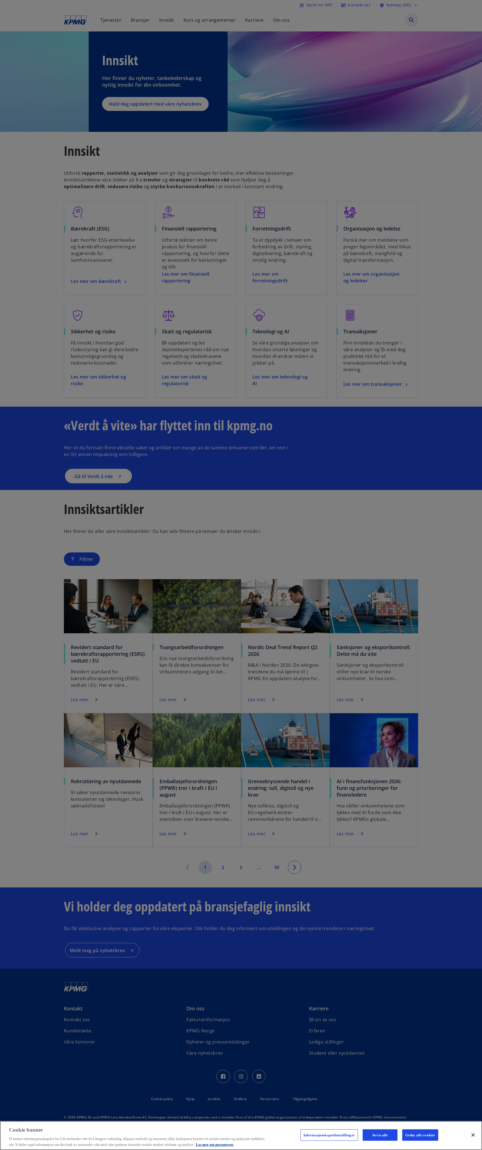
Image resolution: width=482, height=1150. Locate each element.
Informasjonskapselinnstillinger (329, 1135)
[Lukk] (473, 1135)
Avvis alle (380, 1135)
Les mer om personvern (214, 1144)
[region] (241, 1135)
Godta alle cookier (420, 1135)
